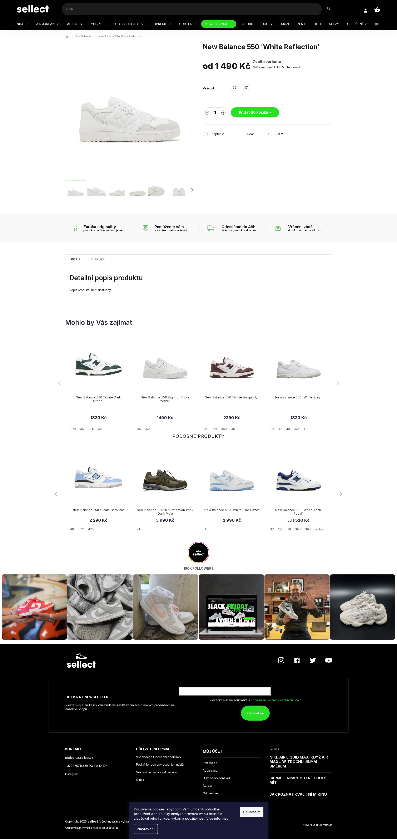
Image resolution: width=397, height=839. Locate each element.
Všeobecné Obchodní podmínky (158, 757)
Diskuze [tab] (98, 259)
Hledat (330, 8)
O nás (140, 779)
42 (82, 529)
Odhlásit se (210, 793)
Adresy (208, 785)
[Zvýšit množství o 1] (223, 113)
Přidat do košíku (253, 112)
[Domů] (68, 36)
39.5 (308, 529)
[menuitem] (22, 24)
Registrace (210, 770)
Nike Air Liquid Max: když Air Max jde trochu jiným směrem (298, 761)
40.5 (73, 529)
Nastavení (145, 829)
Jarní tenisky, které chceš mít (298, 780)
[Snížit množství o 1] (207, 113)
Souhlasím (251, 812)
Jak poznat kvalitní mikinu (298, 794)
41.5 (139, 529)
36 (205, 529)
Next (341, 494)
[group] (98, 383)
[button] (98, 423)
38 (289, 529)
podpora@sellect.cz (79, 757)
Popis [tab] (75, 259)
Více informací (217, 818)
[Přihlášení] (365, 10)
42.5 (91, 529)
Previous (56, 494)
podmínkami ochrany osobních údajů (276, 700)
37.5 (280, 529)
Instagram (71, 774)
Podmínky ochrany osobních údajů (160, 764)
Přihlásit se (255, 713)
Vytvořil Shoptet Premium (317, 824)
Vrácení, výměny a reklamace (156, 772)
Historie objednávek (217, 778)
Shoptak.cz (111, 827)
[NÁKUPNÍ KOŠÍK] (377, 9)
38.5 (298, 529)
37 (272, 529)
